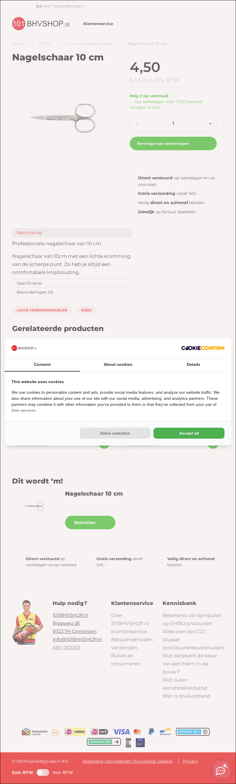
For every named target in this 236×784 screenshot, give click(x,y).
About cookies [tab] (118, 364)
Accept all (189, 433)
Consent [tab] (42, 364)
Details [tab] (193, 364)
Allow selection (115, 433)
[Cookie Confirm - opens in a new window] (202, 348)
